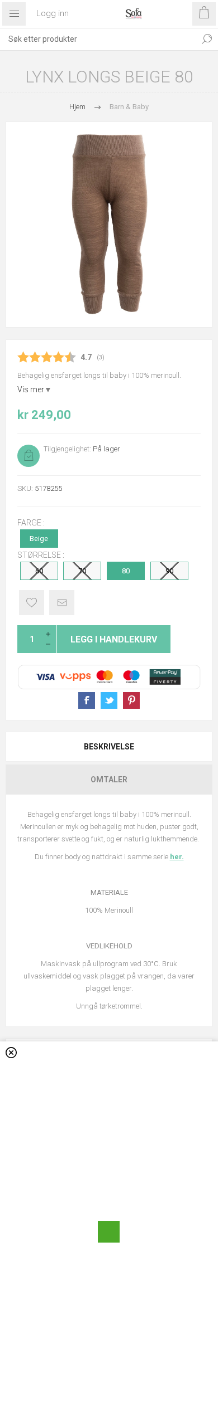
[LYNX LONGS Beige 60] (109, 224)
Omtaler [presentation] (109, 779)
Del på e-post (61, 602)
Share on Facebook (86, 700)
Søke (207, 39)
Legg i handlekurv (113, 639)
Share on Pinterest (131, 700)
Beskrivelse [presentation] (109, 746)
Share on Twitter (109, 700)
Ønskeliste (31, 602)
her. (177, 857)
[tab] (109, 747)
